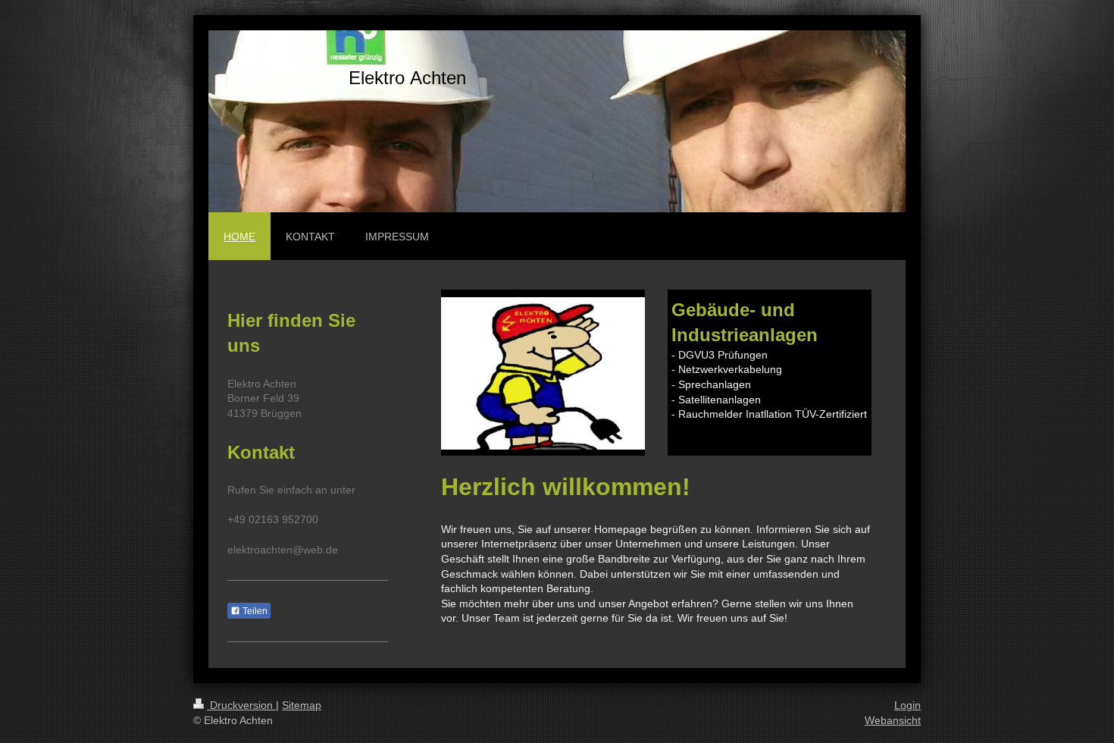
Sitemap (301, 705)
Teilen (254, 611)
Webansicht (893, 720)
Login (907, 705)
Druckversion (241, 705)
